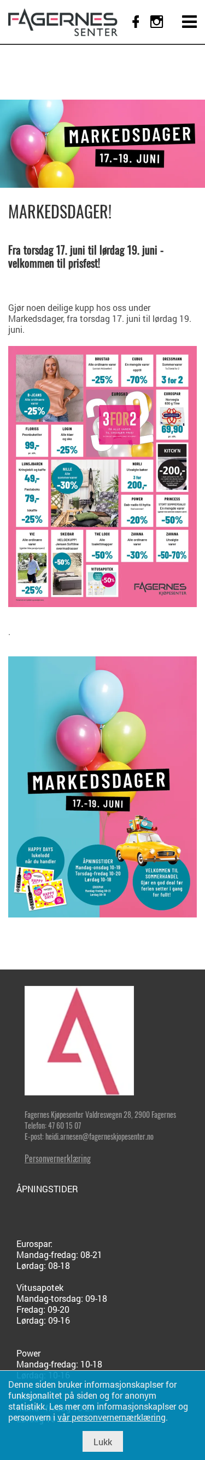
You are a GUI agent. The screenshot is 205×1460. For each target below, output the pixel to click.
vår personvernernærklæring (111, 1417)
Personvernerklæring (58, 1158)
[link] (63, 21)
